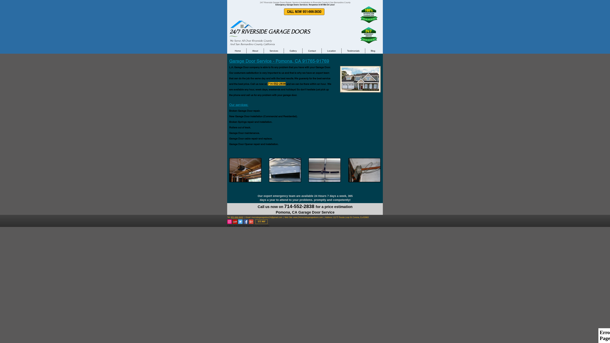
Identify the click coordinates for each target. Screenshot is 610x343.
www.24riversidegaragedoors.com (308, 217)
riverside (255, 217)
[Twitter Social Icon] (240, 221)
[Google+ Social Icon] (251, 221)
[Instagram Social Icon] (229, 221)
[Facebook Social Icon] (246, 221)
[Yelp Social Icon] (235, 221)
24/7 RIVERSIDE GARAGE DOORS (270, 31)
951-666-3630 (237, 217)
